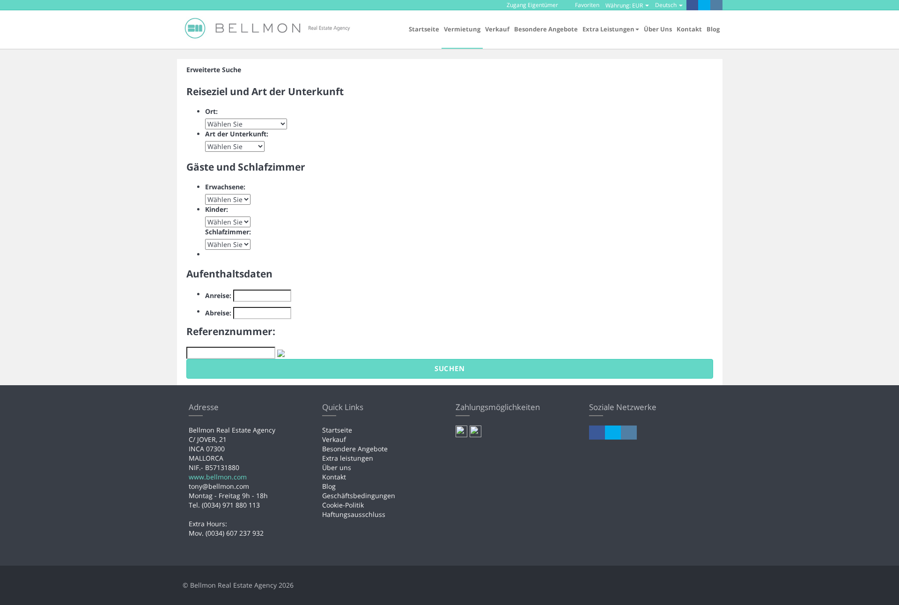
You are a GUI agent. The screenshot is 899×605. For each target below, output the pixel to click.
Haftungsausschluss (353, 514)
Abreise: (218, 312)
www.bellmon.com (218, 476)
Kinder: (216, 209)
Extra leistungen (347, 458)
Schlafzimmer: (228, 231)
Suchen (450, 368)
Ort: (211, 111)
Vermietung (462, 29)
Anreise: (218, 295)
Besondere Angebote (546, 29)
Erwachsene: (225, 186)
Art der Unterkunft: (236, 133)
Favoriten (586, 5)
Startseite (424, 29)
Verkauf (497, 29)
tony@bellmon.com (219, 486)
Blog (713, 29)
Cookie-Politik (343, 504)
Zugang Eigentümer (531, 5)
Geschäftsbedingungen (358, 495)
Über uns (658, 29)
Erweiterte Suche (213, 69)
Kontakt (689, 29)
